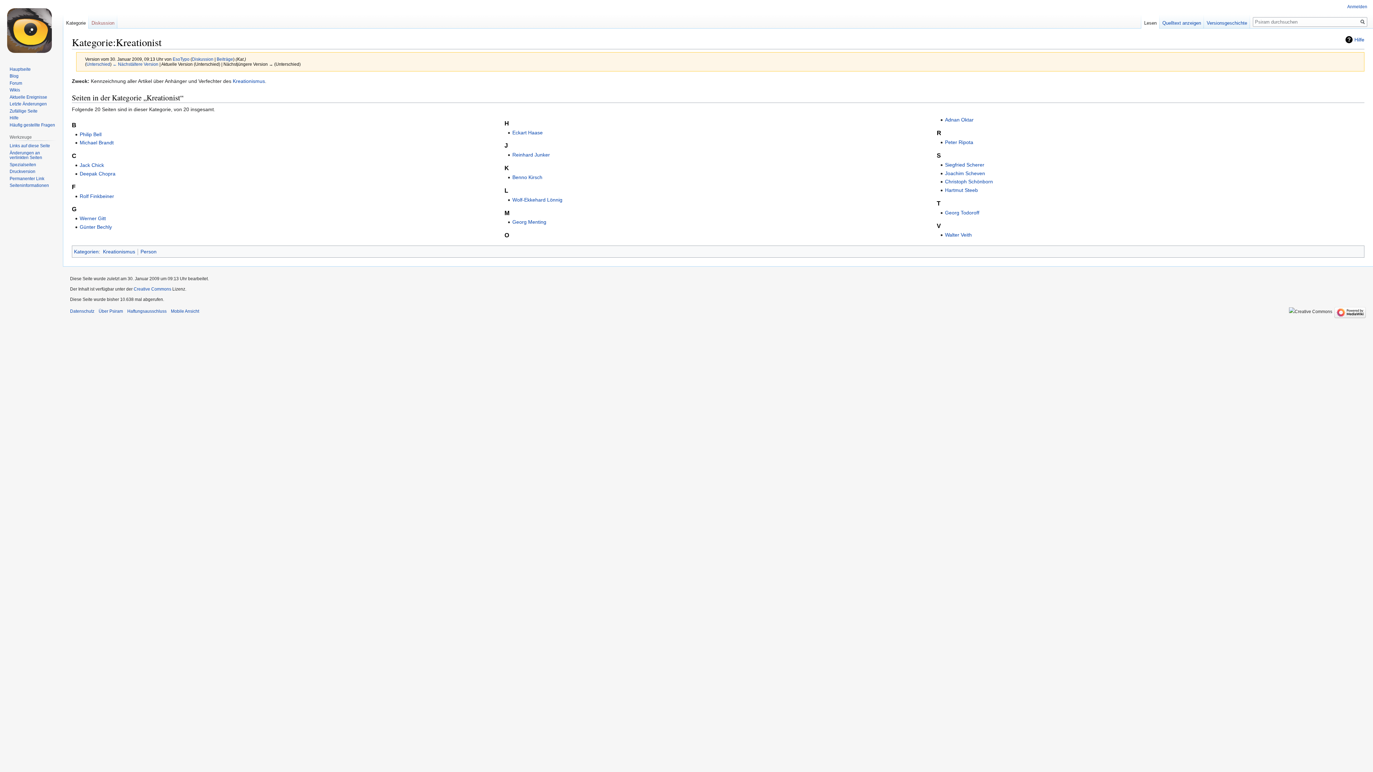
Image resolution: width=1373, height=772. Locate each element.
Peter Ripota (959, 142)
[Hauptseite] (31, 28)
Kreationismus (249, 81)
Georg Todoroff (962, 213)
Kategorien (86, 251)
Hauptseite (20, 69)
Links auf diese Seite (30, 145)
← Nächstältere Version (135, 64)
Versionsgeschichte (1227, 23)
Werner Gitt (93, 218)
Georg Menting (529, 222)
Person (149, 251)
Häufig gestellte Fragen (32, 125)
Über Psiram (111, 311)
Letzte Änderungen (28, 104)
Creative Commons (152, 289)
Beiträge (225, 59)
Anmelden (1357, 6)
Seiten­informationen (29, 185)
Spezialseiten (23, 164)
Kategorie (76, 23)
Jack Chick (92, 165)
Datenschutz (82, 311)
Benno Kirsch (527, 177)
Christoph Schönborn (969, 181)
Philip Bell (91, 134)
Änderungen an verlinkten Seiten (26, 155)
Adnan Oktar (959, 120)
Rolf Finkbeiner (97, 196)
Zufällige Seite (24, 111)
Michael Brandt (97, 142)
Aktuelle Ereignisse (28, 97)
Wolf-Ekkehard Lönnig (537, 200)
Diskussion (202, 59)
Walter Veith (958, 235)
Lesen (1150, 23)
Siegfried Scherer (964, 165)
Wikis (15, 90)
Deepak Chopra (97, 174)
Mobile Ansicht (185, 311)
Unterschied (98, 64)
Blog (14, 76)
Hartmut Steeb (961, 190)
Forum (16, 83)
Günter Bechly (96, 227)
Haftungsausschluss (147, 311)
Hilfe (1359, 40)
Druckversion (22, 171)
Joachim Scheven (965, 173)
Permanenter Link (27, 178)
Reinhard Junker (531, 155)
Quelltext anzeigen (1181, 23)
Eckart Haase (527, 132)
